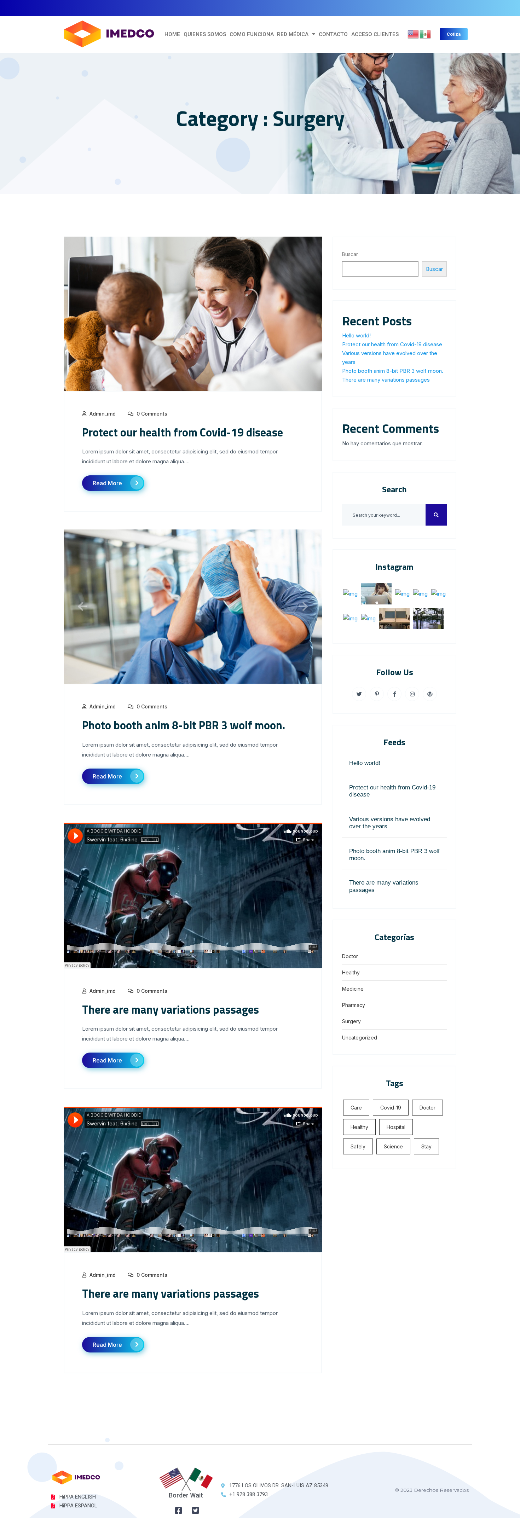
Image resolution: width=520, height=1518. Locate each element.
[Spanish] (426, 33)
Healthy (351, 972)
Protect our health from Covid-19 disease (182, 432)
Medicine (353, 989)
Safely (358, 1146)
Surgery (351, 1021)
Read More (107, 483)
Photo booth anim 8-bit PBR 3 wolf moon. (183, 725)
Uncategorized (359, 1038)
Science (393, 1146)
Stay (426, 1146)
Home (172, 34)
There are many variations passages (170, 1009)
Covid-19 (390, 1108)
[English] (414, 33)
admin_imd (102, 414)
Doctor (350, 956)
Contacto (333, 34)
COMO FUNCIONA (252, 34)
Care (356, 1108)
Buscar (350, 254)
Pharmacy (353, 1005)
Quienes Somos (205, 34)
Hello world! (356, 335)
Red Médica (292, 34)
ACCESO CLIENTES (375, 34)
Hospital (396, 1127)
